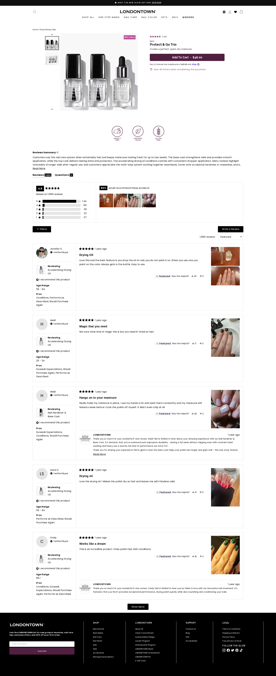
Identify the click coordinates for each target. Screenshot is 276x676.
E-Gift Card (140, 661)
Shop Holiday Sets (48, 29)
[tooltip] (57, 152)
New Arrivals (98, 629)
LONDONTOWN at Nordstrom (147, 653)
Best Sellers (98, 633)
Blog (188, 633)
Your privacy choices (231, 641)
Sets (164, 17)
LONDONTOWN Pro (143, 657)
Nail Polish (97, 641)
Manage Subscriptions (103, 657)
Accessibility (191, 641)
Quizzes (188, 17)
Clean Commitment (144, 633)
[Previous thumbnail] (52, 34)
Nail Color (149, 17)
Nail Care (130, 17)
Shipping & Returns (231, 633)
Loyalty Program (142, 641)
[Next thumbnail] (52, 109)
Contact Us (191, 629)
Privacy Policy (228, 637)
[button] (223, 11)
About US (139, 629)
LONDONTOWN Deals (144, 649)
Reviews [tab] (42, 175)
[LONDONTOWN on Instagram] (224, 650)
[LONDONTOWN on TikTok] (241, 650)
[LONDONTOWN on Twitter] (232, 650)
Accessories (98, 653)
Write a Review (232, 229)
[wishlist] (236, 11)
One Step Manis (109, 17)
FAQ (187, 637)
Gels (175, 17)
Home (35, 29)
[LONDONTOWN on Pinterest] (236, 650)
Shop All (88, 17)
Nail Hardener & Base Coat (57, 414)
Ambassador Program (145, 645)
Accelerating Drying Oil (59, 271)
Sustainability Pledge (145, 637)
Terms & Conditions (231, 629)
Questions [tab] (64, 175)
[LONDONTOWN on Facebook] (228, 650)
